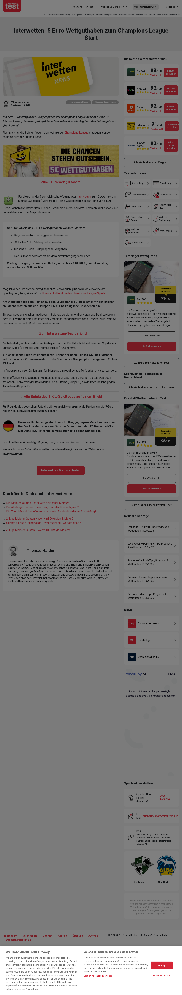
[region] (91, 970)
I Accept (161, 965)
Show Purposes (161, 975)
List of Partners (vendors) (98, 976)
